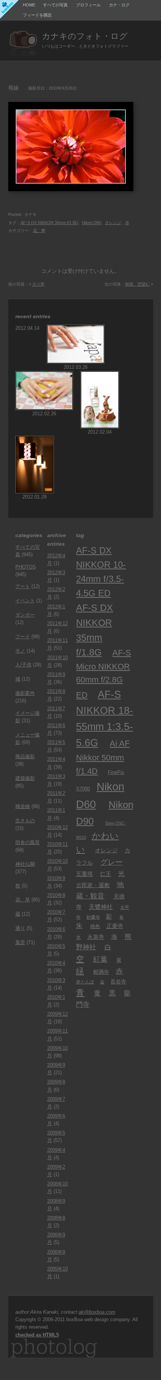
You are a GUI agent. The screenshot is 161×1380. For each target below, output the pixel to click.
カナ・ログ (119, 5)
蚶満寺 (101, 972)
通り (20, 928)
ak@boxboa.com (97, 1312)
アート (22, 586)
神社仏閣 (25, 864)
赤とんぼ (85, 981)
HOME (29, 5)
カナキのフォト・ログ (85, 36)
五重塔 (84, 874)
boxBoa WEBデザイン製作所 (9, 9)
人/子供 (23, 665)
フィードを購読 (37, 15)
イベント (25, 600)
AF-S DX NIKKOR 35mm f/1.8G (49, 222)
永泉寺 (95, 937)
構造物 (22, 806)
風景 (20, 942)
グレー (111, 862)
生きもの (25, 820)
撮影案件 (25, 693)
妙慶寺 (93, 917)
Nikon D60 (91, 222)
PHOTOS (25, 567)
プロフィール (88, 5)
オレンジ (113, 222)
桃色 (95, 926)
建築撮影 (25, 778)
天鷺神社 (101, 906)
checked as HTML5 (37, 1335)
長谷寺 (118, 982)
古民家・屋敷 (93, 885)
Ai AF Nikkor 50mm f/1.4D (103, 757)
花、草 (39, 230)
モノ (20, 651)
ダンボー (25, 615)
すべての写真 (55, 5)
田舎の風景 (27, 842)
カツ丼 (38, 284)
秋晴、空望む (137, 284)
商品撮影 (25, 756)
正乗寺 (114, 926)
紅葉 (100, 959)
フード (22, 636)
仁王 (105, 874)
